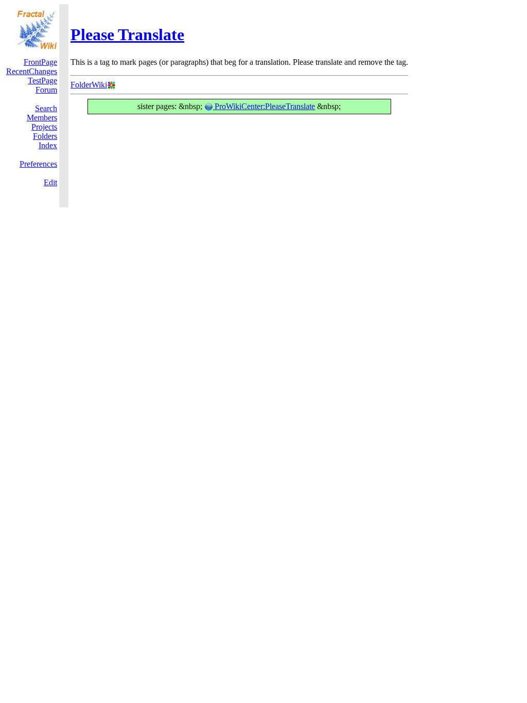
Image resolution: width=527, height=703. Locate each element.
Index (48, 145)
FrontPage (40, 62)
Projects (44, 126)
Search (46, 108)
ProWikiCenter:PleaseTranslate (264, 106)
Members (42, 117)
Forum (46, 89)
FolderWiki (89, 84)
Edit (50, 182)
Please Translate (127, 34)
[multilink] (111, 84)
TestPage (42, 80)
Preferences (38, 164)
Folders (45, 136)
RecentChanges (31, 71)
